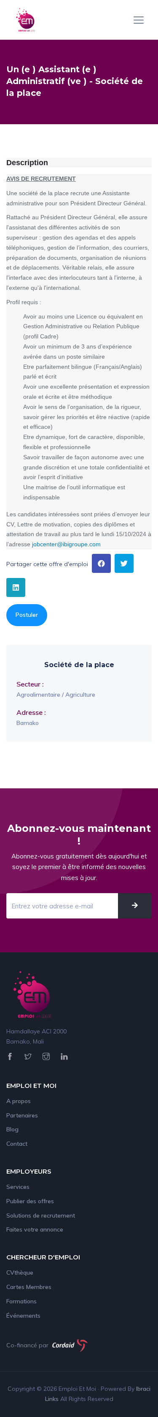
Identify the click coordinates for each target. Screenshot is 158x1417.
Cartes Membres (28, 1287)
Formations (21, 1301)
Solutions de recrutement (40, 1215)
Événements (23, 1315)
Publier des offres (30, 1201)
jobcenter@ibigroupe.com (66, 544)
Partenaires (22, 1115)
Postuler (27, 615)
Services (17, 1187)
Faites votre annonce (34, 1229)
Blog (12, 1129)
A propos (18, 1101)
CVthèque (19, 1272)
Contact (16, 1143)
